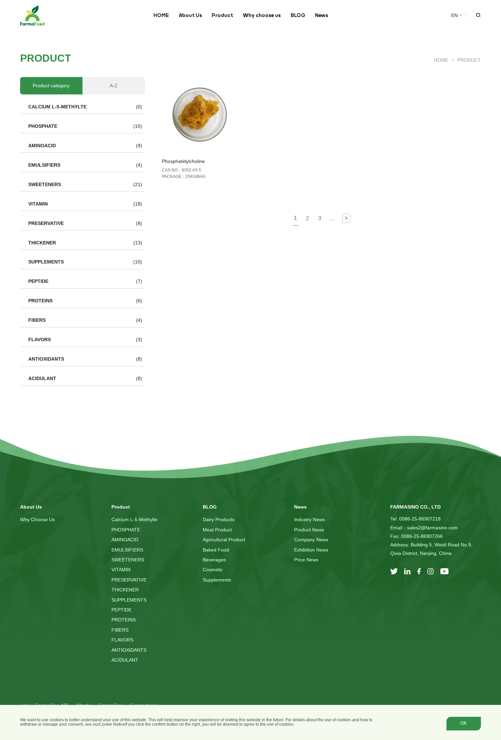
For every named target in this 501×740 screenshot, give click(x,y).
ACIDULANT (42, 378)
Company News (311, 539)
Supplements (217, 580)
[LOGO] (32, 15)
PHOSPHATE (42, 126)
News (321, 15)
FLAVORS (39, 339)
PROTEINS (40, 300)
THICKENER (42, 242)
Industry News (309, 519)
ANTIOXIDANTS (46, 359)
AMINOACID (42, 145)
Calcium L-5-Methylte (57, 106)
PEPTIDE (38, 281)
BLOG (298, 15)
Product (222, 15)
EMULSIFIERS (44, 165)
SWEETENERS (44, 184)
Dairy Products (218, 519)
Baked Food (216, 550)
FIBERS (37, 320)
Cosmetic (213, 569)
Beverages (214, 559)
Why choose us (262, 15)
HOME (161, 15)
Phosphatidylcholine (183, 161)
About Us (190, 15)
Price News (306, 559)
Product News (309, 529)
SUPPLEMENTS (46, 262)
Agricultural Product (224, 539)
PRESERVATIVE (46, 223)
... (332, 218)
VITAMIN (38, 204)
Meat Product (217, 529)
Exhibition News (311, 550)
